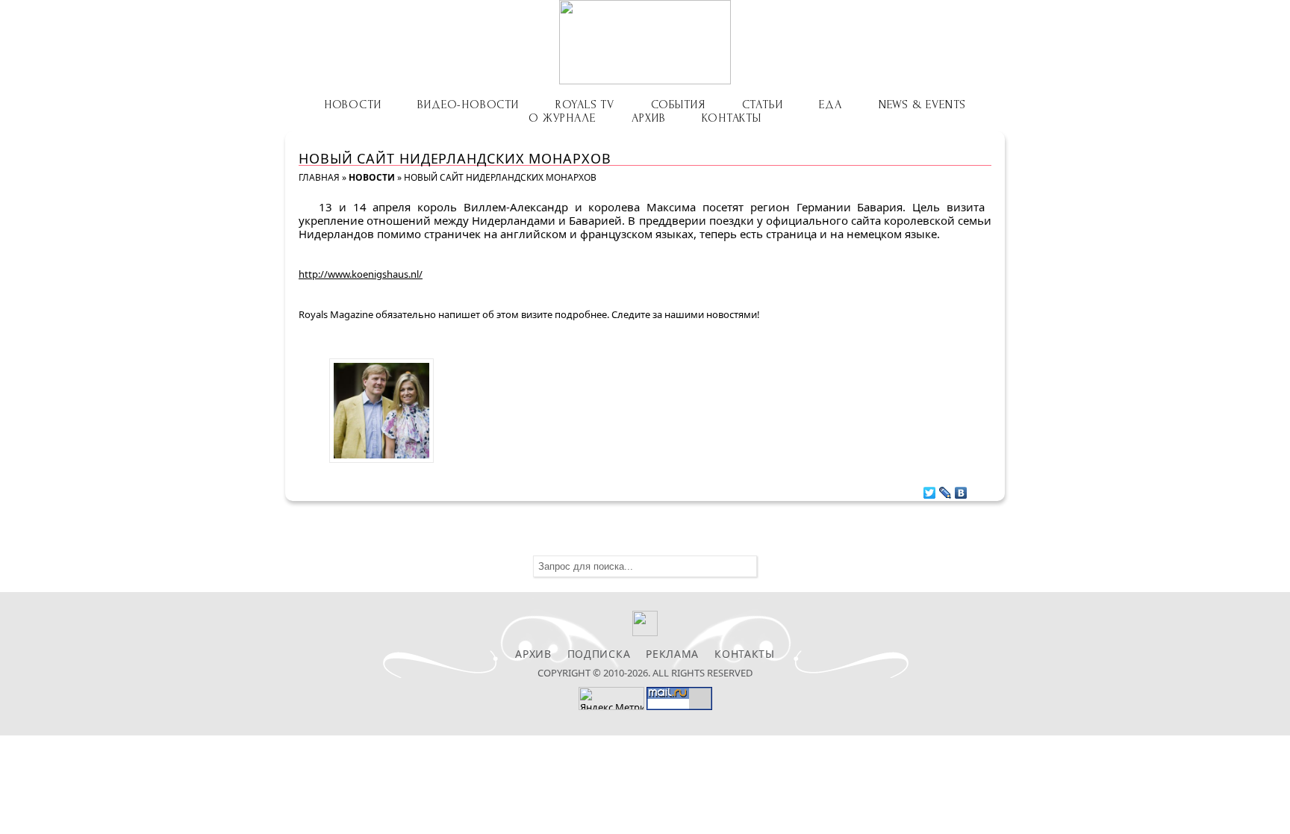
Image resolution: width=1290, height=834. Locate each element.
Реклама (672, 654)
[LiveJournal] (945, 489)
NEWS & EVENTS (922, 104)
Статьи (762, 104)
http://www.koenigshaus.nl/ (361, 274)
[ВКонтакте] (961, 489)
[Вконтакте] (645, 632)
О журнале (562, 118)
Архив (648, 118)
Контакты (731, 118)
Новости (352, 104)
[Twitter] (930, 489)
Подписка (599, 654)
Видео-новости (467, 104)
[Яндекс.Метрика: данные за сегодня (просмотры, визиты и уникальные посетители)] (611, 698)
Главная (319, 177)
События (678, 104)
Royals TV (584, 104)
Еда (830, 104)
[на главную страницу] (645, 42)
